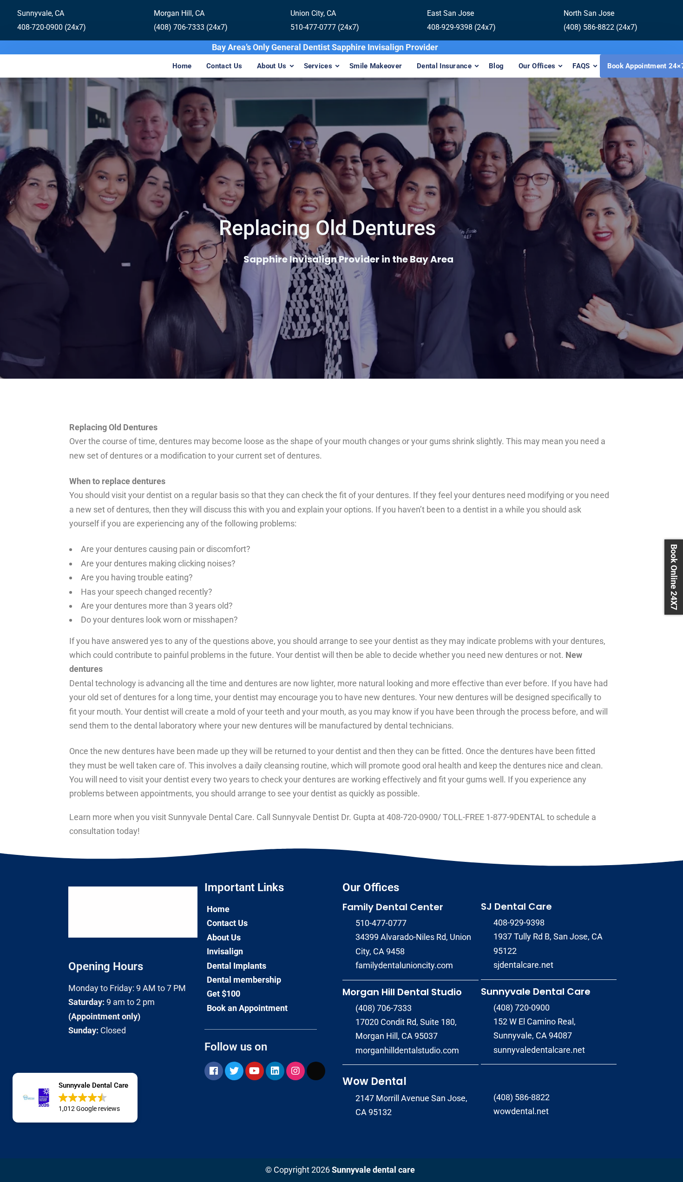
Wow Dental (374, 1081)
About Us (271, 66)
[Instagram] (295, 1071)
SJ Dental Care (516, 906)
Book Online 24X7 (674, 577)
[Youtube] (254, 1071)
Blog (496, 66)
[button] (75, 1098)
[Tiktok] (316, 1071)
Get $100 (223, 993)
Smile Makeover (375, 66)
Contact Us (224, 66)
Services (318, 66)
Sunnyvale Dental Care (536, 991)
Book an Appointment (247, 1008)
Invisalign (225, 951)
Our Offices (537, 66)
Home (181, 66)
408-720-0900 (412, 817)
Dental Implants (236, 966)
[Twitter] (234, 1071)
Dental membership (244, 980)
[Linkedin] (275, 1071)
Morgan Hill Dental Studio (402, 991)
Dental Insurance (444, 66)
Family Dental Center (392, 906)
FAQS (581, 66)
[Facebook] (213, 1071)
